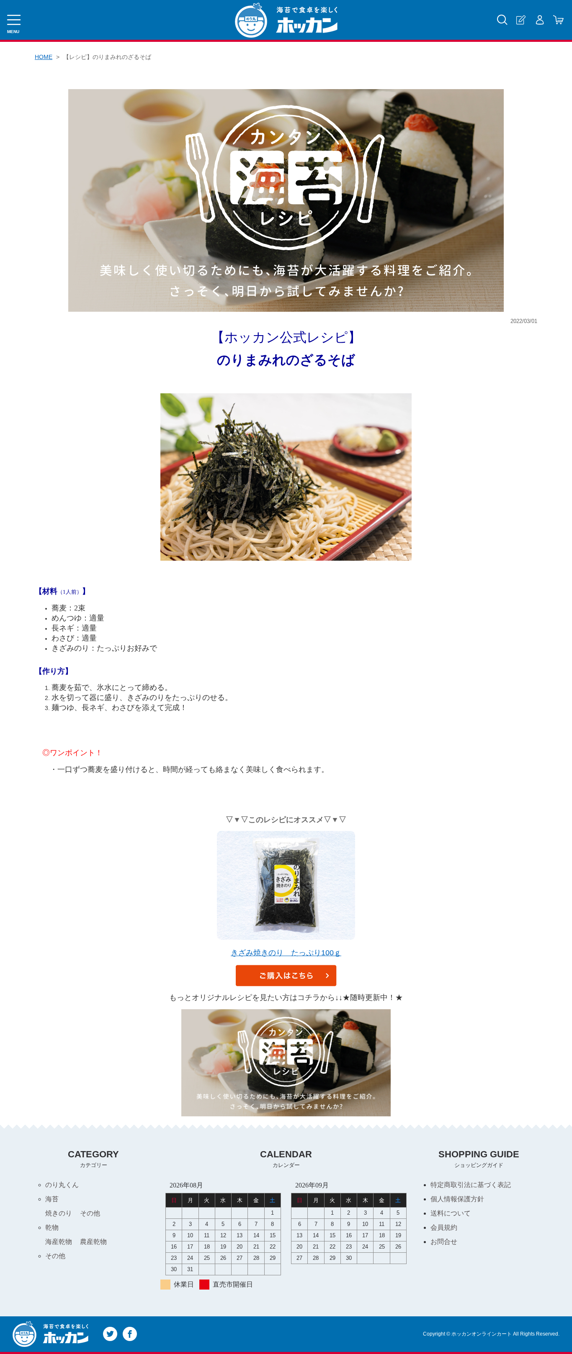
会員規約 (443, 1227)
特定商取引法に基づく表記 (470, 1184)
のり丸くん (62, 1184)
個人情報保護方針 (457, 1199)
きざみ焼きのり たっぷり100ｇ (286, 953)
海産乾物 (58, 1241)
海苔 (52, 1199)
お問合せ (443, 1241)
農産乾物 (93, 1241)
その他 (90, 1213)
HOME (43, 57)
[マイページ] (539, 20)
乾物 (52, 1227)
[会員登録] (520, 20)
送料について (450, 1213)
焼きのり (58, 1213)
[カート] (558, 20)
